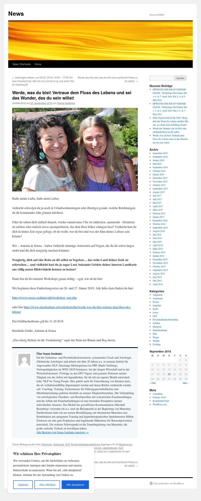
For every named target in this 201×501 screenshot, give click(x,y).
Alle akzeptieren (75, 484)
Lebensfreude (109, 447)
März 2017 (158, 209)
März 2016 (158, 248)
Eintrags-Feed (159, 397)
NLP (67, 444)
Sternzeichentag (160, 330)
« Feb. (153, 383)
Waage (156, 337)
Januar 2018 (158, 174)
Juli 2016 (157, 234)
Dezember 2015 (160, 259)
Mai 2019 (157, 163)
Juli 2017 (157, 195)
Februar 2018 (159, 170)
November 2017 (160, 181)
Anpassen (23, 484)
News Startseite (22, 64)
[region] (51, 470)
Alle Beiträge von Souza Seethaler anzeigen (63, 432)
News (16, 13)
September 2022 (160, 156)
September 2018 (160, 167)
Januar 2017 (158, 216)
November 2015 (160, 262)
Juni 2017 (157, 199)
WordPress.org (160, 404)
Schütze (156, 323)
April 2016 (158, 245)
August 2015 (159, 273)
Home (38, 64)
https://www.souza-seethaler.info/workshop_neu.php (44, 297)
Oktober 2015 (159, 266)
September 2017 (160, 188)
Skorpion (157, 326)
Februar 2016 (159, 252)
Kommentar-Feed (161, 400)
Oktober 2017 (159, 184)
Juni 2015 (157, 277)
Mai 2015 (157, 280)
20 (169, 374)
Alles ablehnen (47, 484)
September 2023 (160, 153)
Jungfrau (157, 305)
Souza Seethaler (66, 103)
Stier (155, 333)
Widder (156, 340)
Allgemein (46, 444)
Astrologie (58, 444)
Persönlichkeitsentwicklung (85, 444)
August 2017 (159, 192)
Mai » (186, 383)
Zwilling (157, 344)
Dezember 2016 (160, 220)
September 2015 (160, 269)
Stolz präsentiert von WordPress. (168, 483)
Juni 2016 (157, 238)
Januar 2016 (158, 255)
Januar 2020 (158, 160)
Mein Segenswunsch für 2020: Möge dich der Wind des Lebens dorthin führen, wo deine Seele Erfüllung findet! (171, 121)
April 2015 (158, 284)
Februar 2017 (159, 213)
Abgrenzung (125, 444)
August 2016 (159, 231)
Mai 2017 (157, 202)
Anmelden (157, 393)
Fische (156, 301)
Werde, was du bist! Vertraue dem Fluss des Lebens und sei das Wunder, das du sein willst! (170, 139)
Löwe (155, 312)
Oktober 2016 (159, 223)
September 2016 (160, 227)
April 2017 (158, 206)
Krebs (155, 308)
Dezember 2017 (160, 177)
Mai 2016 (157, 241)
